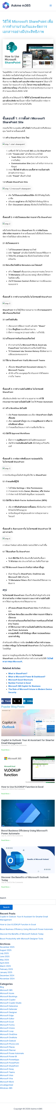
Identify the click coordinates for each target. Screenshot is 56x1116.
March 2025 (5, 966)
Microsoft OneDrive (8, 1034)
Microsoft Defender (8, 1009)
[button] (6, 701)
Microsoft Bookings (8, 996)
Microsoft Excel (7, 1022)
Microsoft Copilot (7, 1000)
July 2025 (4, 953)
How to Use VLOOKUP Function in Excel (22, 786)
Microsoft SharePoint (9, 1066)
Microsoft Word (7, 1082)
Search (3, 898)
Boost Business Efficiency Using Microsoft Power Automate (26, 929)
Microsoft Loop (7, 1031)
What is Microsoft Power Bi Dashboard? (26, 676)
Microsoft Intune (7, 1028)
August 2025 (5, 950)
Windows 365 (6, 1088)
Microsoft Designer (8, 1012)
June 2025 (5, 956)
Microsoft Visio (6, 1075)
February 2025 (6, 969)
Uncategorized (6, 1085)
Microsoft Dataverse (9, 1006)
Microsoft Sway (7, 1069)
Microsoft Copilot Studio (10, 1003)
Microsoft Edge (7, 1015)
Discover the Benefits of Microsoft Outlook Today (21, 934)
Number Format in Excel (19, 683)
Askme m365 (21, 5)
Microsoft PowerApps (9, 1059)
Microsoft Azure (7, 993)
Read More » (5, 750)
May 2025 (4, 960)
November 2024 (7, 978)
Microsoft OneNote (8, 1037)
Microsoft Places (7, 1047)
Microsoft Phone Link (9, 1044)
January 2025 (6, 972)
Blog (2, 987)
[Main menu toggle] (50, 5)
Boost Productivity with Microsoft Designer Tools (21, 938)
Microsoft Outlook (8, 1041)
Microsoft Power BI (8, 1056)
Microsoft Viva (6, 1078)
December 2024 (7, 975)
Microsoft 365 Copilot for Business (24, 686)
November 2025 (7, 947)
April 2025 (4, 963)
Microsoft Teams (7, 1072)
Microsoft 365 (6, 990)
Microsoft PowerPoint (9, 1063)
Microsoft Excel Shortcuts (20, 680)
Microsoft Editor (7, 1018)
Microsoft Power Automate (12, 1053)
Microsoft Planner (8, 1050)
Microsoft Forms (7, 1025)
